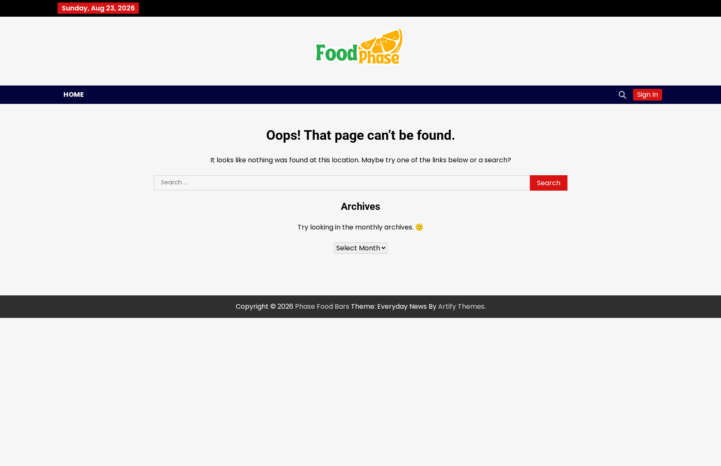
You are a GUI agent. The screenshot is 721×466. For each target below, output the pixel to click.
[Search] (622, 94)
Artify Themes (461, 306)
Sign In (647, 94)
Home (73, 94)
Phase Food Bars (322, 306)
